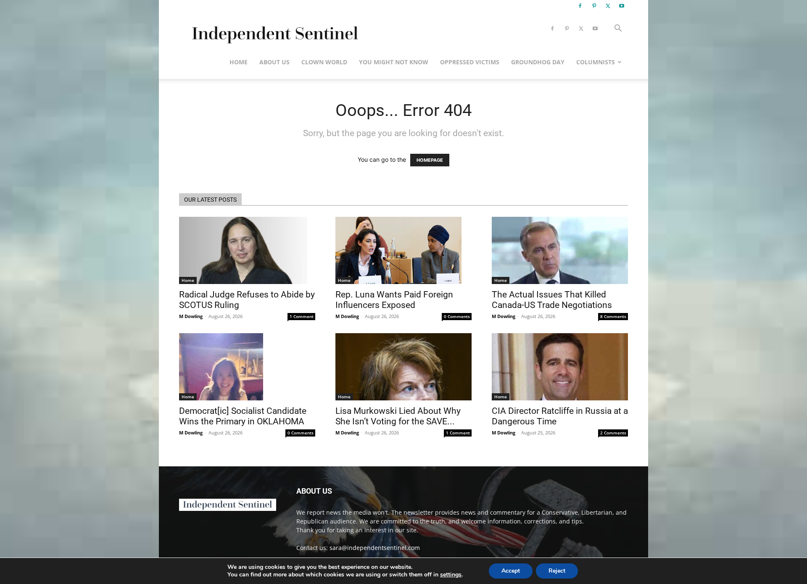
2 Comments (613, 433)
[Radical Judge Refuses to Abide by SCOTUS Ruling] (247, 250)
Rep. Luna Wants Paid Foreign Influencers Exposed (394, 299)
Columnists (595, 62)
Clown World (324, 62)
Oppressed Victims (469, 62)
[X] (607, 6)
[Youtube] (621, 6)
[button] (618, 29)
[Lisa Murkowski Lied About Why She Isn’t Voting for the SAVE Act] (403, 366)
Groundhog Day (537, 62)
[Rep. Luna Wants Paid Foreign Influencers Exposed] (403, 250)
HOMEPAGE (430, 160)
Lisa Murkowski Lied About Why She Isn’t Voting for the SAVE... (398, 416)
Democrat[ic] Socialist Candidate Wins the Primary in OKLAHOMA (242, 416)
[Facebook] (580, 6)
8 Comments (613, 316)
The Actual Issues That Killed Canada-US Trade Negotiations (552, 299)
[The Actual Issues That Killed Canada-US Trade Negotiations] (560, 250)
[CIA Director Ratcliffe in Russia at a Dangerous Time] (560, 366)
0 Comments (457, 316)
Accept (510, 571)
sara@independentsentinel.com (375, 548)
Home (238, 62)
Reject (557, 571)
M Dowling (191, 316)
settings (451, 575)
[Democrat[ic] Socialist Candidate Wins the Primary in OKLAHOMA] (247, 366)
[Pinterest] (594, 6)
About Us (274, 62)
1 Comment (302, 316)
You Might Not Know (393, 62)
